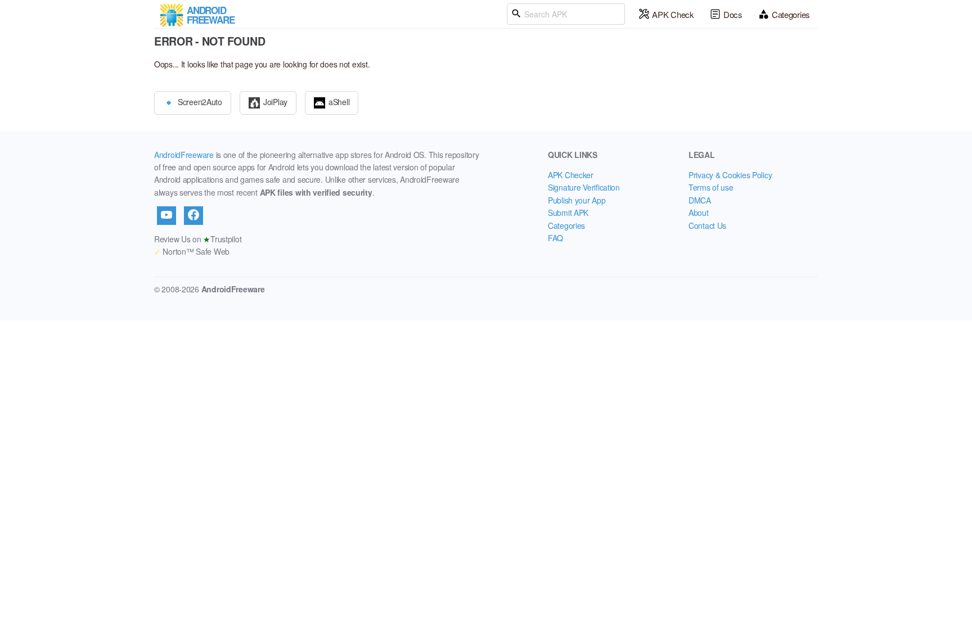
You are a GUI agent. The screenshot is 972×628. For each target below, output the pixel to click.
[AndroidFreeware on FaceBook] (193, 215)
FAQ (555, 237)
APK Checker (570, 174)
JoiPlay (275, 101)
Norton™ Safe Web (192, 251)
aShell (338, 101)
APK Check (673, 14)
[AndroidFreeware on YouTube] (166, 215)
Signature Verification (584, 187)
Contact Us (707, 225)
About (698, 212)
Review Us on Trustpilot (197, 239)
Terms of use (711, 187)
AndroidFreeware (184, 154)
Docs (732, 14)
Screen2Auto (200, 101)
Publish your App (577, 200)
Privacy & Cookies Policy (730, 174)
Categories (791, 14)
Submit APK (568, 212)
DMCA (699, 200)
